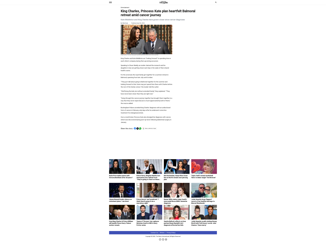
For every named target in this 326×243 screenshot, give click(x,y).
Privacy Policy (171, 232)
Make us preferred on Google (150, 128)
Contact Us (154, 232)
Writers (162, 232)
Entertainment (125, 7)
